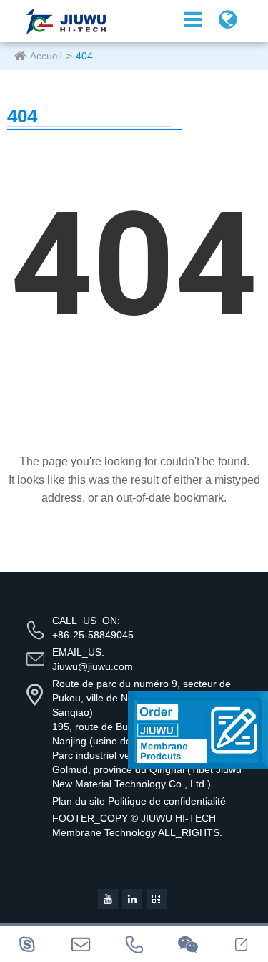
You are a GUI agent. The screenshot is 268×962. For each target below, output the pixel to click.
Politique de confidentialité (167, 801)
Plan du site (78, 801)
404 (84, 56)
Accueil (46, 56)
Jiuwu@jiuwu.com (92, 666)
